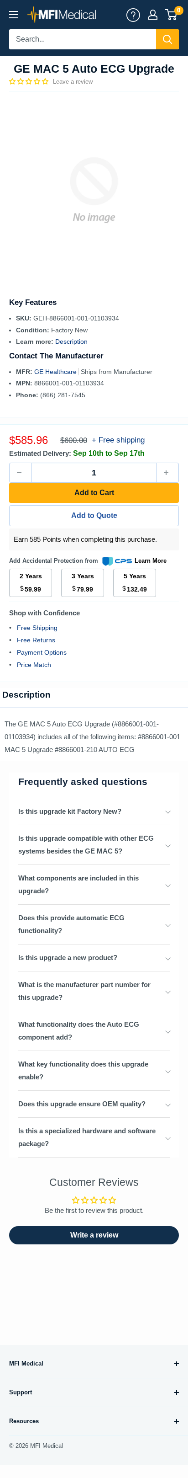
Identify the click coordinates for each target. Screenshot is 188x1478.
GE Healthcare (56, 371)
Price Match (34, 664)
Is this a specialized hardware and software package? (87, 1137)
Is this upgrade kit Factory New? (69, 811)
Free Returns (36, 640)
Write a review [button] (94, 1235)
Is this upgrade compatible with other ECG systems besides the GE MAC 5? (86, 844)
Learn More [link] (151, 560)
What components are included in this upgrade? (78, 884)
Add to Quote (94, 515)
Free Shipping (37, 627)
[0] (171, 14)
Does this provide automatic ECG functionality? (71, 924)
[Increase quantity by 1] (167, 472)
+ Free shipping (118, 440)
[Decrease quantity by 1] (20, 472)
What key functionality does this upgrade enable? (83, 1070)
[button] (29, 81)
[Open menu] (13, 14)
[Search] (167, 39)
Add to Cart (94, 492)
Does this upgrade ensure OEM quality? (82, 1104)
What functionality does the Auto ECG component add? (78, 1030)
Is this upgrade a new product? (67, 957)
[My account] (133, 14)
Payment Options (42, 652)
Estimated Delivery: (40, 453)
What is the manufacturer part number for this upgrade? (84, 991)
